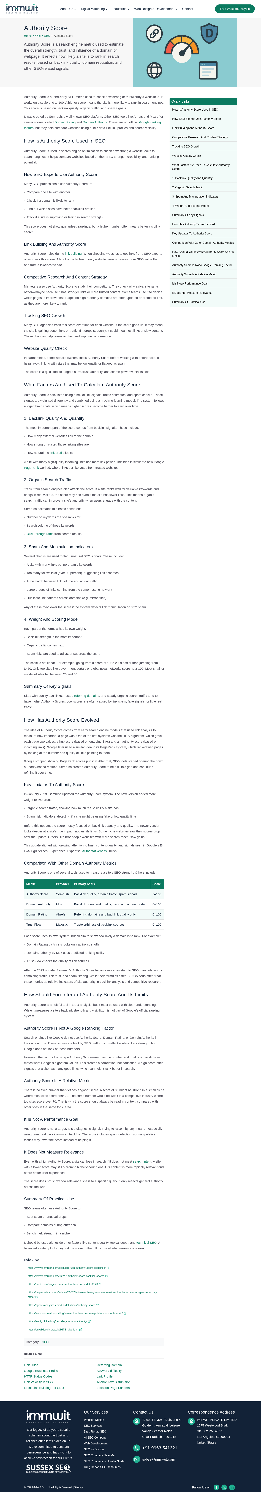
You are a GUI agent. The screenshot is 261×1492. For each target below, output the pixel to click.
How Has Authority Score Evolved (193, 224)
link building (73, 253)
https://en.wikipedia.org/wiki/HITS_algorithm (53, 1329)
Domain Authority (95, 122)
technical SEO (146, 1242)
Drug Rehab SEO (95, 1431)
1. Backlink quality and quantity (192, 178)
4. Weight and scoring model (190, 205)
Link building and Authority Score (193, 128)
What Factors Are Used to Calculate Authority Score (201, 166)
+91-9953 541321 (159, 1447)
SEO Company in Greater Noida (104, 1461)
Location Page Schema (113, 1388)
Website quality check (186, 155)
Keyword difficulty (109, 1371)
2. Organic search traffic (187, 187)
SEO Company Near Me (99, 1455)
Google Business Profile (41, 1371)
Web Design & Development (154, 9)
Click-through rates (40, 534)
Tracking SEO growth (186, 146)
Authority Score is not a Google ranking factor (202, 265)
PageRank (31, 467)
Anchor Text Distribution (113, 1382)
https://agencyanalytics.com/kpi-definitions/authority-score (61, 1305)
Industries (119, 9)
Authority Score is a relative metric (194, 274)
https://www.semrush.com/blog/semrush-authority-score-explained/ (67, 1267)
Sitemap (78, 1487)
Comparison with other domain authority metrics (203, 242)
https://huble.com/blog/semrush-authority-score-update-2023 (63, 1284)
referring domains (86, 696)
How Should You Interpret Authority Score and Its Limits (203, 253)
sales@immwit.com (158, 1459)
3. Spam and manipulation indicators (195, 196)
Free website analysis (235, 8)
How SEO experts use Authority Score (196, 118)
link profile (57, 453)
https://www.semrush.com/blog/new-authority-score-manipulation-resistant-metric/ (75, 1313)
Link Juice (31, 1365)
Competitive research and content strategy (200, 137)
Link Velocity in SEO (38, 1382)
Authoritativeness (94, 851)
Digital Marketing (93, 9)
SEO (47, 35)
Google (144, 122)
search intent (142, 1161)
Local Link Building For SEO (44, 1388)
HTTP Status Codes (38, 1376)
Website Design (94, 1419)
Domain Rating (65, 122)
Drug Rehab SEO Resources (102, 1467)
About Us (66, 9)
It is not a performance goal (190, 283)
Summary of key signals (188, 215)
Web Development (95, 1443)
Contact (187, 9)
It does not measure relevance (192, 292)
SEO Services (93, 1425)
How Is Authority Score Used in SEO (195, 109)
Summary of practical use (188, 302)
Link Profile (105, 1376)
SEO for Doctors (94, 1449)
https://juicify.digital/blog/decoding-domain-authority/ (57, 1321)
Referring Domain (109, 1365)
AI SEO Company (95, 1437)
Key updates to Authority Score (192, 233)
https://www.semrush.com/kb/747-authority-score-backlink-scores (66, 1275)
